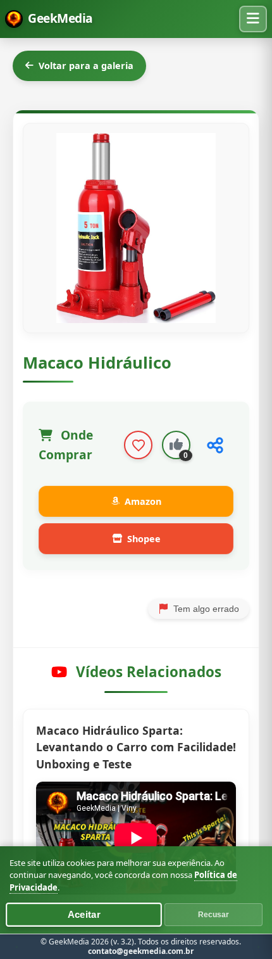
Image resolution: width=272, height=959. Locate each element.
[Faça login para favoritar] (138, 445)
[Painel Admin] (17, 947)
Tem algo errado (206, 609)
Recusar (213, 914)
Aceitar (83, 915)
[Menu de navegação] (253, 19)
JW (258, 946)
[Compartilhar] (215, 445)
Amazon (143, 501)
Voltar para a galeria (86, 66)
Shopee (144, 539)
